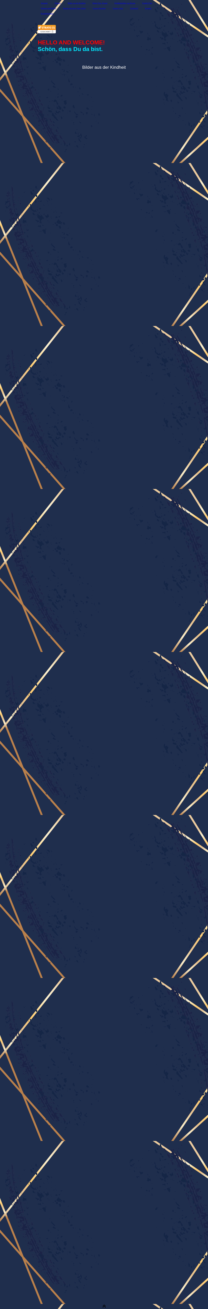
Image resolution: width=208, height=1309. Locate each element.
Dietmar (58, 3)
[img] (104, 27)
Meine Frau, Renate (99, 3)
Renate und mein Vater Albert (74, 8)
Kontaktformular (47, 14)
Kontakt (148, 8)
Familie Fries (147, 3)
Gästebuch (134, 8)
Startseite (44, 3)
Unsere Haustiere (99, 8)
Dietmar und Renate (48, 8)
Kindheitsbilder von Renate (124, 3)
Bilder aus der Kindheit (76, 3)
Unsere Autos (118, 8)
